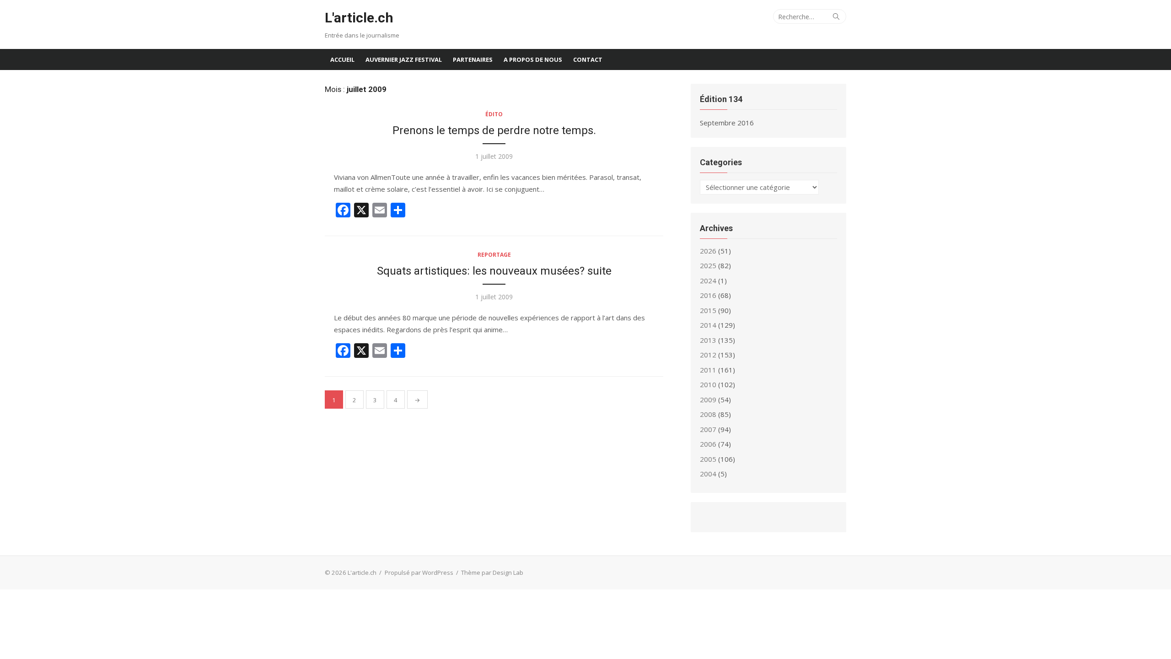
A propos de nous (533, 59)
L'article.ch (359, 18)
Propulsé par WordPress (419, 572)
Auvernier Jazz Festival (403, 59)
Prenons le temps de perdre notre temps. (494, 130)
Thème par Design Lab (492, 572)
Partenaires (473, 59)
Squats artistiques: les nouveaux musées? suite (494, 271)
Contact (587, 59)
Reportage (494, 255)
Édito (494, 114)
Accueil (342, 59)
